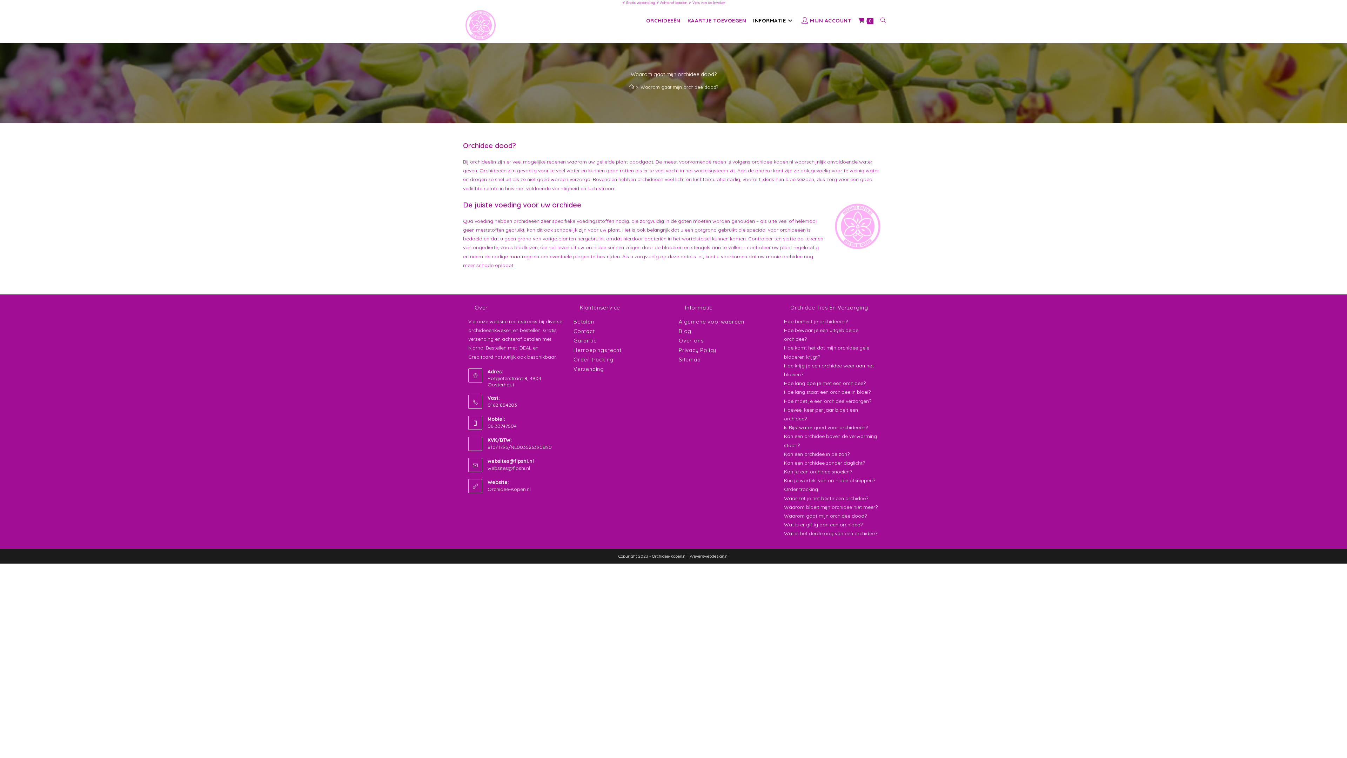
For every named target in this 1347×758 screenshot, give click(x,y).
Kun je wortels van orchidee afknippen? (829, 480)
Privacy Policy (697, 350)
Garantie (585, 340)
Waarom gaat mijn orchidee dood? (679, 87)
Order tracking (594, 359)
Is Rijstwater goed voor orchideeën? (826, 427)
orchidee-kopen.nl (772, 162)
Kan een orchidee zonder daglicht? (824, 463)
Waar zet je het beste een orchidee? (826, 498)
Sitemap (690, 359)
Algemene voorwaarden (711, 321)
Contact (584, 331)
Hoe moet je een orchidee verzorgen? (827, 401)
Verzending (589, 369)
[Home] (631, 87)
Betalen (584, 321)
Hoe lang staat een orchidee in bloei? (827, 392)
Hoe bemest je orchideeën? (816, 321)
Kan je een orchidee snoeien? (818, 471)
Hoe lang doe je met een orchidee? (825, 383)
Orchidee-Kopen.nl (509, 489)
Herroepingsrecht (598, 350)
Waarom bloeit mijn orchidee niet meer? (831, 507)
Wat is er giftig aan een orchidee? (823, 524)
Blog (685, 331)
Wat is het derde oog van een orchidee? (830, 533)
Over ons (691, 340)
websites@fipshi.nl (509, 468)
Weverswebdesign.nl (709, 556)
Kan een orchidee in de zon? (817, 454)
